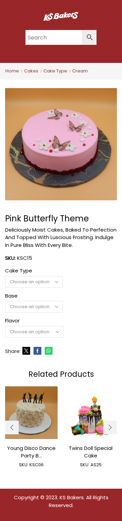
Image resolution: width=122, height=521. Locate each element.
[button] (12, 427)
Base (11, 295)
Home (12, 71)
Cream (80, 71)
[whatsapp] (48, 351)
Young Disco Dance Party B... (31, 451)
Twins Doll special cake (91, 451)
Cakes (31, 71)
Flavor (12, 320)
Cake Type (55, 71)
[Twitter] (26, 351)
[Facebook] (37, 351)
